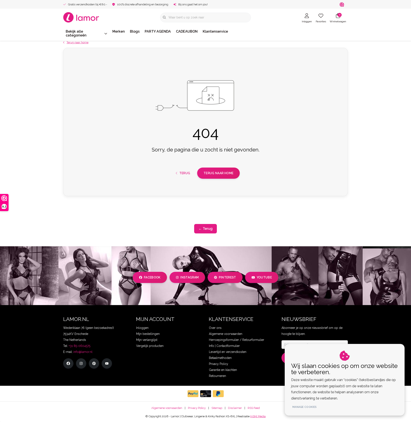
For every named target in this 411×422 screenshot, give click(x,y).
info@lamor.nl (82, 352)
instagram (189, 277)
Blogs (135, 31)
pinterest (227, 277)
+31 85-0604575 (79, 346)
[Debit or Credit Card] (205, 393)
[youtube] (107, 363)
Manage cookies (304, 406)
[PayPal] (193, 393)
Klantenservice (215, 31)
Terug (184, 173)
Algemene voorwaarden (166, 408)
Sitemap (216, 408)
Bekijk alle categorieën (76, 33)
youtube (264, 277)
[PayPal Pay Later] (218, 393)
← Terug (205, 229)
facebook (152, 277)
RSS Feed (254, 408)
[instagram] (81, 363)
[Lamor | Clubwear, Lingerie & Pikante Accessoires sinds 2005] (81, 17)
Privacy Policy (197, 408)
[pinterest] (94, 363)
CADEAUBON (187, 31)
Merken (118, 31)
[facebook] (68, 363)
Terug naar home (218, 173)
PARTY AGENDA (158, 31)
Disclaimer (235, 408)
